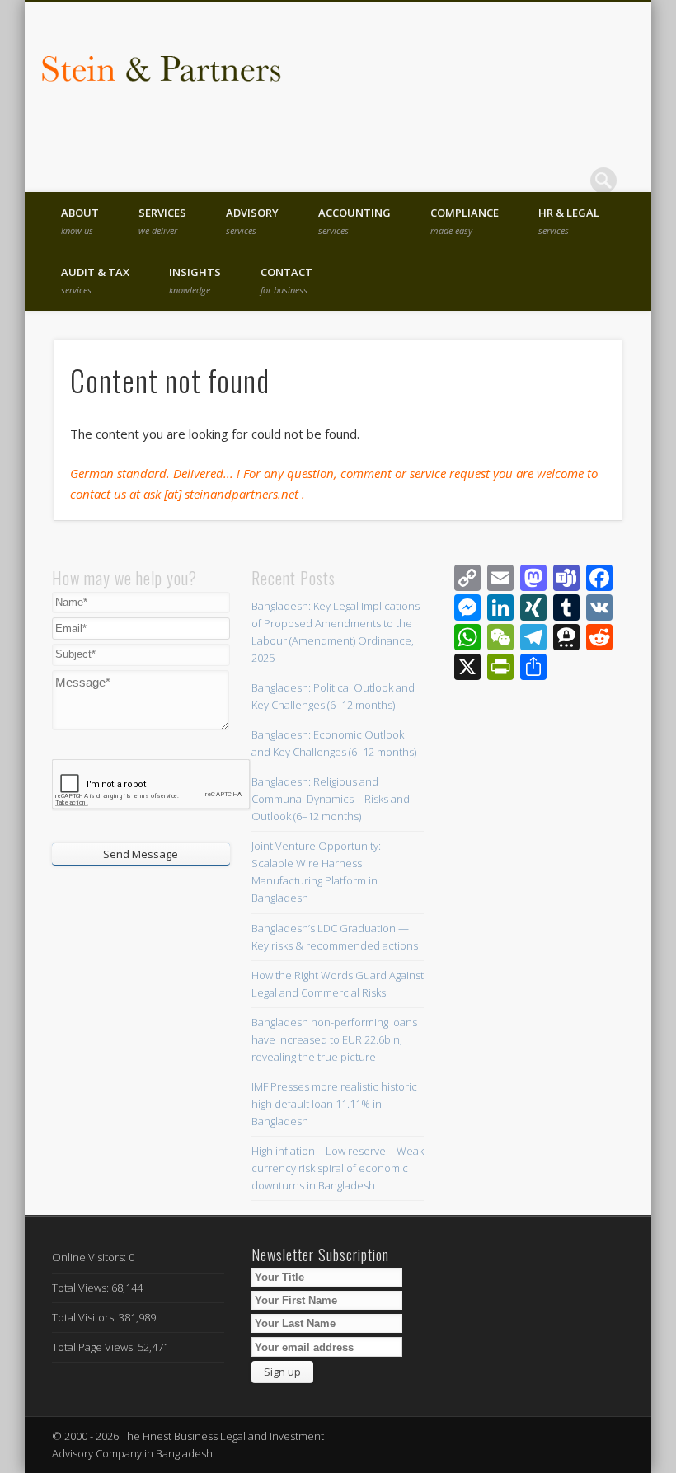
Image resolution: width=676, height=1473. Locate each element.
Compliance (464, 221)
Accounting (354, 221)
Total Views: (81, 1287)
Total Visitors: (85, 1317)
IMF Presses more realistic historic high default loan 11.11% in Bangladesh (334, 1103)
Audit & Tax (95, 280)
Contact (286, 280)
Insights (195, 280)
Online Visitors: (90, 1257)
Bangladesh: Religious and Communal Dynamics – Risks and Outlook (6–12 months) (330, 798)
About (80, 221)
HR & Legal (568, 221)
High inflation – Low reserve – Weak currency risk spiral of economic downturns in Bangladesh (337, 1168)
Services (162, 221)
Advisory (252, 221)
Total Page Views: (95, 1346)
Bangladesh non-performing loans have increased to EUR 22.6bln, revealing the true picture (334, 1039)
